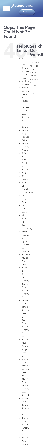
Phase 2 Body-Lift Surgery (25, 274)
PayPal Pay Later (25, 261)
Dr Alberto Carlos (25, 199)
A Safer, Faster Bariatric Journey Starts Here (26, 68)
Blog (24, 172)
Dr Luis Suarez (25, 208)
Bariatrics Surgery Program (26, 146)
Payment (26, 254)
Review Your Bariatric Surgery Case (26, 290)
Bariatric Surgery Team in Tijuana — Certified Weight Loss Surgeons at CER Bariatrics (26, 107)
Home (24, 231)
